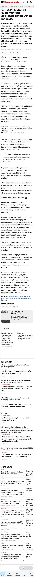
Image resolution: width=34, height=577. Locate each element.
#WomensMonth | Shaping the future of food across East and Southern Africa (17, 389)
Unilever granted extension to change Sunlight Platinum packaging (16, 405)
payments (4, 298)
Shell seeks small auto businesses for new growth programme (16, 372)
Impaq (3, 459)
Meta (23, 298)
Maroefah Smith (6, 346)
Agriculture (23, 6)
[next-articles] (32, 335)
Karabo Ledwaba (6, 409)
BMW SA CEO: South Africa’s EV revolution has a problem (12, 502)
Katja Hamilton (13, 132)
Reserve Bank (13, 296)
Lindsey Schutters (17, 49)
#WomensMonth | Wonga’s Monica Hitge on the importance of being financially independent (8, 339)
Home (2, 6)
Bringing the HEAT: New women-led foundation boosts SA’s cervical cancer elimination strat (12, 512)
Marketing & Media (13, 6)
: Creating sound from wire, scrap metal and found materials (17, 439)
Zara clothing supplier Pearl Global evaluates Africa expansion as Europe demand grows (13, 536)
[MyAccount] (31, 2)
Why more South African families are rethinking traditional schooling (16, 455)
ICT (6, 6)
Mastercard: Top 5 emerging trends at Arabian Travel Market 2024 (21, 128)
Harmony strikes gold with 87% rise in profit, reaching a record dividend (12, 524)
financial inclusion (25, 296)
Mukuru (28, 298)
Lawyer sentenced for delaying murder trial (12, 546)
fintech (11, 298)
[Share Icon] (30, 132)
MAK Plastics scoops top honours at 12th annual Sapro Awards (13, 482)
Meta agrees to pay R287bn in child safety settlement (24, 337)
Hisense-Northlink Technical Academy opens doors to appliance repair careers (11, 556)
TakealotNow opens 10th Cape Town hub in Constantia (12, 473)
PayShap (4, 300)
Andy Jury (17, 298)
